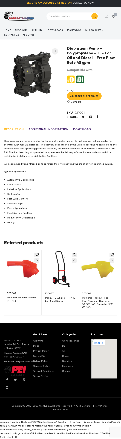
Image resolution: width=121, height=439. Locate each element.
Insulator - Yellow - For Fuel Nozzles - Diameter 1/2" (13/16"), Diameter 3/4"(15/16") (97, 302)
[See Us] (24, 379)
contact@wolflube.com (23, 361)
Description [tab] (14, 129)
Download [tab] (82, 129)
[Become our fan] (7, 379)
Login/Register (106, 16)
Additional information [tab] (49, 129)
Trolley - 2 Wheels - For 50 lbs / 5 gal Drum (60, 299)
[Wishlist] (71, 90)
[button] (55, 51)
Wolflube (44, 405)
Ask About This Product (84, 96)
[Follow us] (15, 379)
